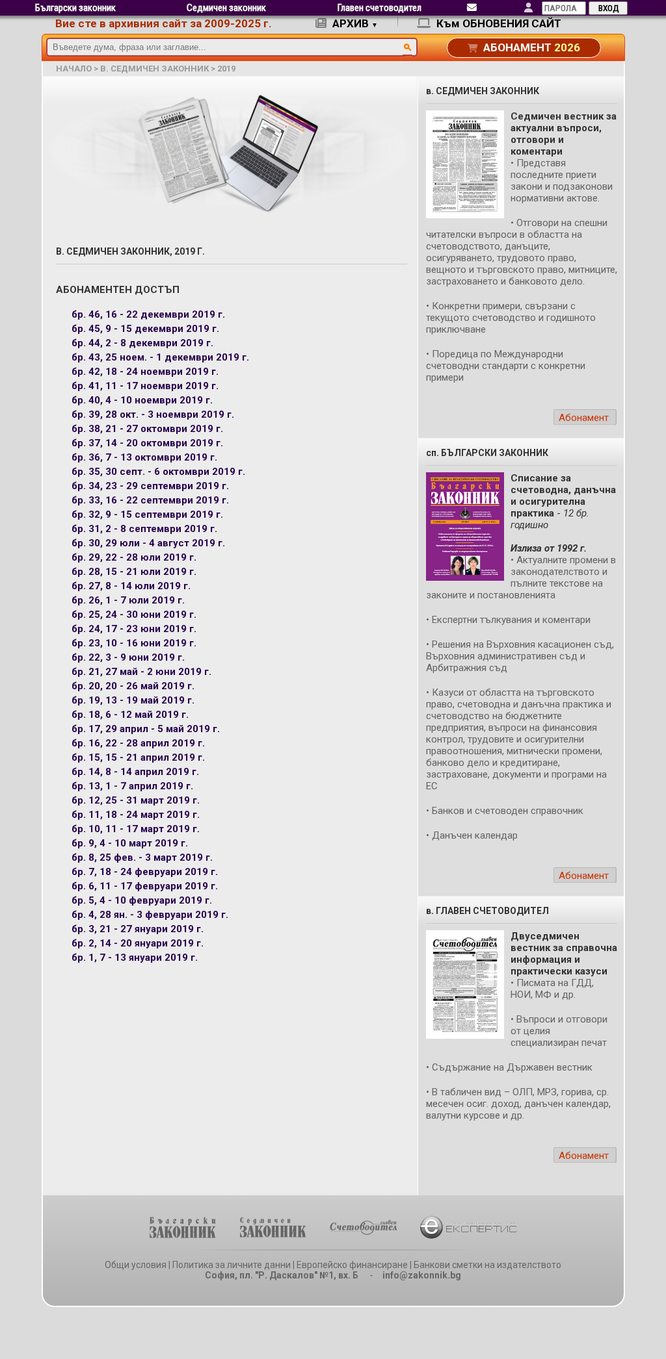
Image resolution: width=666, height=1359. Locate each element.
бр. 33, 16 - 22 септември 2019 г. (150, 500)
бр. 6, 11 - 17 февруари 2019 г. (145, 886)
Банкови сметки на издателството (487, 1265)
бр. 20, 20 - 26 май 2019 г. (133, 686)
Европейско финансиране (352, 1265)
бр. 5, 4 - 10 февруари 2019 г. (142, 900)
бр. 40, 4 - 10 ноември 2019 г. (142, 400)
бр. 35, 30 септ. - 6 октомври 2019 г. (158, 471)
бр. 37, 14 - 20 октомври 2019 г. (147, 443)
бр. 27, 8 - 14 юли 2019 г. (131, 586)
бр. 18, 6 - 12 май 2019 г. (130, 714)
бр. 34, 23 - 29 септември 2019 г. (150, 486)
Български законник (75, 8)
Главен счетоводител (379, 8)
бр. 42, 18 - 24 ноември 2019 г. (145, 371)
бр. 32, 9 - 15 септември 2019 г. (147, 514)
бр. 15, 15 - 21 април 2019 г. (138, 757)
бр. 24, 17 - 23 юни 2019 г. (134, 629)
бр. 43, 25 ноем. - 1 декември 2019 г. (160, 357)
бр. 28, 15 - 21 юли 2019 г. (134, 572)
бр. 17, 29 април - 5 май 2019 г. (146, 729)
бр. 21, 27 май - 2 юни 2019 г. (141, 672)
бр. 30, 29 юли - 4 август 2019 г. (148, 543)
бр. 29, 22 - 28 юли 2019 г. (134, 557)
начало (74, 68)
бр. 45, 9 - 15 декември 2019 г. (145, 329)
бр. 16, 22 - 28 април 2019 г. (138, 743)
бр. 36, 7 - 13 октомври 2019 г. (144, 457)
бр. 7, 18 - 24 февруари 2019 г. (145, 872)
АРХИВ (354, 23)
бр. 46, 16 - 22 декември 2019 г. (148, 314)
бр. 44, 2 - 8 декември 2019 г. (142, 343)
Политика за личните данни (231, 1265)
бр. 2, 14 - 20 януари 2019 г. (138, 943)
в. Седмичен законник (154, 68)
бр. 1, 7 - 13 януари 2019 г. (135, 957)
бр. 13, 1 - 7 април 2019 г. (132, 786)
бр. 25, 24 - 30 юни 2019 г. (134, 614)
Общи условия (135, 1265)
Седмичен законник (226, 8)
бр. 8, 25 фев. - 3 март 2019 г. (142, 857)
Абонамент (584, 418)
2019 (226, 68)
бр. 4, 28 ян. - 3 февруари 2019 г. (150, 915)
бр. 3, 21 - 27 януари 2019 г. (138, 929)
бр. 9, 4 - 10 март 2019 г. (130, 843)
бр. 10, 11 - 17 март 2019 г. (136, 829)
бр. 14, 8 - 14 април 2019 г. (135, 772)
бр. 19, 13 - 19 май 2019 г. (133, 700)
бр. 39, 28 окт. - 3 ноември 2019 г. (153, 414)
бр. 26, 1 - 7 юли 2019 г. (128, 600)
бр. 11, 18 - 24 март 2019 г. (136, 814)
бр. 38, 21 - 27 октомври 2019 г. (147, 429)
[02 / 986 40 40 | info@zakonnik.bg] (472, 7)
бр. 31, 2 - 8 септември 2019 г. (144, 529)
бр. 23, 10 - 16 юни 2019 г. (134, 643)
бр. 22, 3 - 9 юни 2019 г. (128, 657)
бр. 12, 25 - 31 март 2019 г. (136, 800)
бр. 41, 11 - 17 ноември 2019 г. (145, 386)
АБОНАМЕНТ (530, 47)
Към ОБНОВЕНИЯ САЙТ (497, 23)
